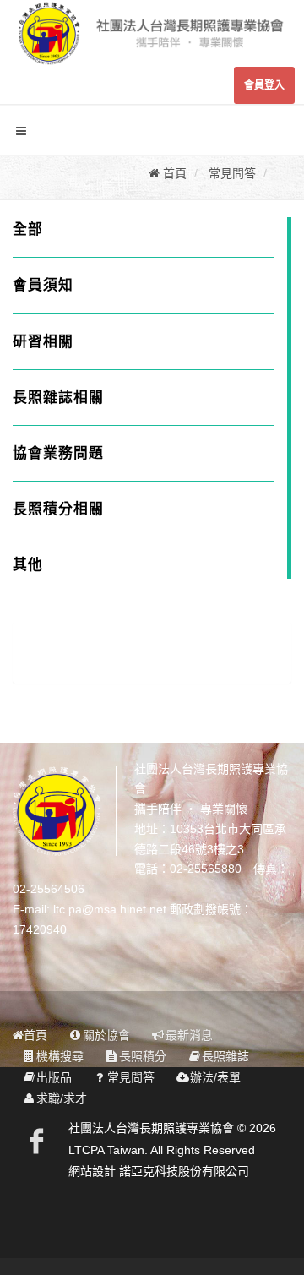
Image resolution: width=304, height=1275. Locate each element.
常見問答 (131, 1077)
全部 (28, 229)
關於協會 (106, 1035)
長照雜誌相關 (58, 398)
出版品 (54, 1077)
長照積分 (142, 1056)
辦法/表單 (215, 1077)
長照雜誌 (225, 1056)
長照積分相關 (58, 509)
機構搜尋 (60, 1056)
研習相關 (43, 342)
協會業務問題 (58, 453)
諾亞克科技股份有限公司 (184, 1171)
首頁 (35, 1035)
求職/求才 (61, 1098)
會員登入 (264, 85)
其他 (28, 565)
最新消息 (189, 1035)
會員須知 (43, 285)
